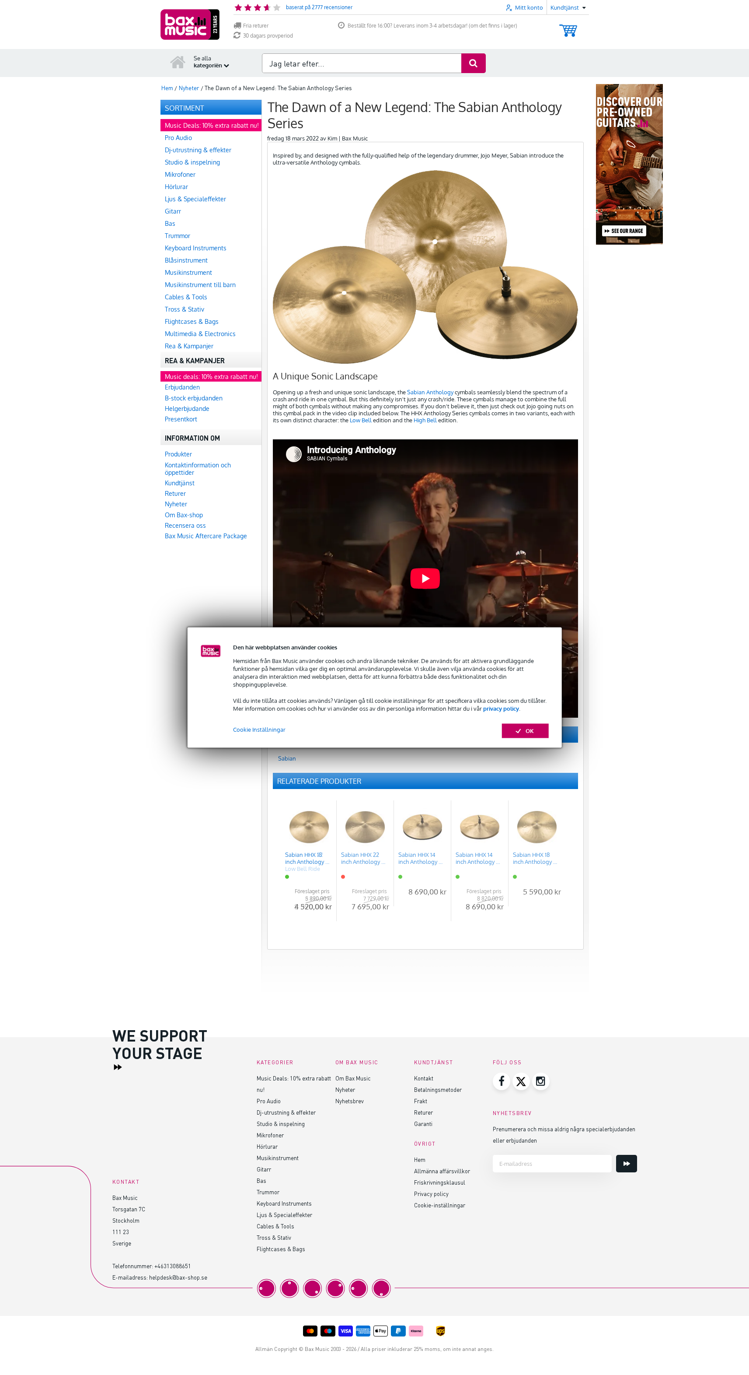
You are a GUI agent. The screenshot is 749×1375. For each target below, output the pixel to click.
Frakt (420, 1101)
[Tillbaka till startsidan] (178, 61)
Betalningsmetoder (438, 1089)
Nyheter (345, 1089)
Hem (419, 1159)
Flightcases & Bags (281, 1248)
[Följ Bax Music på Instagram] (541, 1081)
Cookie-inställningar (439, 1205)
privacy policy (501, 708)
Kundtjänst (433, 1062)
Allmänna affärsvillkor (442, 1171)
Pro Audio (269, 1101)
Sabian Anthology (430, 392)
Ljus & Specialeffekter (284, 1214)
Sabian (287, 758)
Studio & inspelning (281, 1123)
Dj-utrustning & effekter (286, 1112)
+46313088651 (172, 1266)
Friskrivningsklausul (439, 1182)
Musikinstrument (278, 1157)
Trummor (268, 1192)
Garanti (423, 1123)
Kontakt (423, 1078)
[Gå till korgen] (568, 26)
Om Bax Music (353, 1078)
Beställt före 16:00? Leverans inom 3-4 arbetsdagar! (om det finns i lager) (432, 25)
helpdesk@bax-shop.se (178, 1277)
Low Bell (361, 420)
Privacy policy (431, 1193)
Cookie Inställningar (259, 729)
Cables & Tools (275, 1226)
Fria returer (255, 25)
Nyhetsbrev (349, 1101)
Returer (423, 1112)
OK (530, 730)
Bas (261, 1180)
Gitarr (264, 1169)
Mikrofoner (270, 1135)
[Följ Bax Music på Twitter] (521, 1081)
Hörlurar (267, 1146)
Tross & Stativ (274, 1237)
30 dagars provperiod (268, 35)
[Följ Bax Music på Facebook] (501, 1081)
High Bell (425, 420)
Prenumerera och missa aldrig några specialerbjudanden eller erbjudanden (564, 1134)
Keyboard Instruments (284, 1203)
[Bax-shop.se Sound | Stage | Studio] (189, 24)
